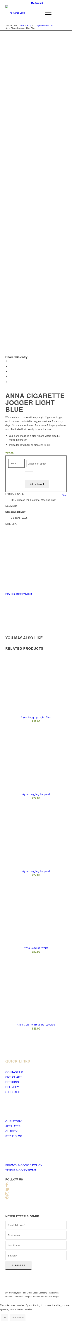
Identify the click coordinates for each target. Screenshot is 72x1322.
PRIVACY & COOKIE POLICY (23, 1165)
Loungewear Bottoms (43, 25)
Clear (64, 495)
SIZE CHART (13, 1077)
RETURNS (12, 1082)
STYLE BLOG (13, 1136)
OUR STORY (13, 1121)
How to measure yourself (18, 593)
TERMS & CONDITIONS (20, 1170)
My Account (37, 2)
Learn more (18, 1317)
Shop (29, 25)
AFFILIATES (12, 1126)
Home (21, 25)
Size (13, 463)
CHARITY (11, 1131)
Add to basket (37, 484)
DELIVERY (12, 1087)
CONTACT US (14, 1072)
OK (4, 1317)
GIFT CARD (12, 1092)
